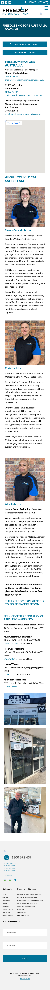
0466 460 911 (10, 659)
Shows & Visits (21, 912)
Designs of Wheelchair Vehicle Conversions (29, 894)
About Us (5, 897)
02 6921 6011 (10, 674)
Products (5, 903)
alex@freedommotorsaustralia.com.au (23, 114)
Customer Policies (7, 915)
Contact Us (5, 906)
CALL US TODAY (26, 44)
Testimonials (6, 900)
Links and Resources (23, 915)
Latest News (20, 909)
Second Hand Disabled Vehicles (26, 906)
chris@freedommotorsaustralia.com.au (23, 95)
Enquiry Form (6, 912)
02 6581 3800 (10, 686)
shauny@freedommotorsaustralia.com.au (24, 79)
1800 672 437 (11, 76)
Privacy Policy (25, 979)
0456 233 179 (10, 643)
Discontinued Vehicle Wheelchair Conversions (30, 900)
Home (4, 894)
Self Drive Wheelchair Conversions (27, 903)
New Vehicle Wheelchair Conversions (27, 897)
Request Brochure (8, 909)
